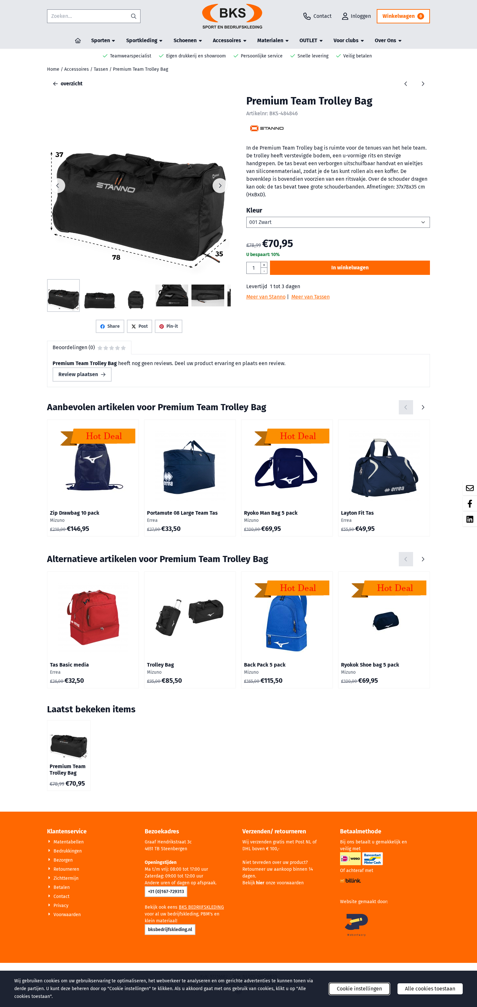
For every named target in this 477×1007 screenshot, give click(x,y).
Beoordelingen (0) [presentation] (74, 347)
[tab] (89, 347)
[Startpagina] (78, 40)
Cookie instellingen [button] (359, 989)
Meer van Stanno (266, 297)
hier (260, 883)
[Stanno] (266, 132)
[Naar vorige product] (406, 84)
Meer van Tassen (310, 297)
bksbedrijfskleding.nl (170, 929)
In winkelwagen (350, 267)
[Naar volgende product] (423, 84)
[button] (356, 16)
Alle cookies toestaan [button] (430, 989)
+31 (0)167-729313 (166, 891)
